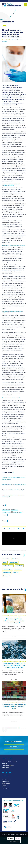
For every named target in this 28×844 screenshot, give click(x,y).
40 (16, 727)
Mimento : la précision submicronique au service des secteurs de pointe (14, 621)
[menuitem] (25, 4)
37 (8, 727)
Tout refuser (18, 838)
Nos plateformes (6, 783)
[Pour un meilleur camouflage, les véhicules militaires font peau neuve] (14, 690)
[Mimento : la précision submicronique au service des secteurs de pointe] (14, 603)
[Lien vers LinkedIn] (7, 772)
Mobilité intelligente (21, 615)
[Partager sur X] (9, 528)
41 (18, 727)
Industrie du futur (15, 39)
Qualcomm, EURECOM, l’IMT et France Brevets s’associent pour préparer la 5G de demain (14, 665)
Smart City (18, 617)
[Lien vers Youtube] (10, 772)
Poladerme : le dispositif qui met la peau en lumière (13, 484)
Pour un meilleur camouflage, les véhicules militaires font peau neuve (14, 707)
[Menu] (25, 4)
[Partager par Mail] (23, 528)
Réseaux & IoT (14, 661)
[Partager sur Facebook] (4, 528)
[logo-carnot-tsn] (11, 5)
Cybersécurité (6, 702)
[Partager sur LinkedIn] (18, 528)
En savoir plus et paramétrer (14, 841)
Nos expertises (5, 781)
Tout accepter (10, 838)
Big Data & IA (5, 615)
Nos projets (4, 785)
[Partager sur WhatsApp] (14, 528)
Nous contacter (5, 788)
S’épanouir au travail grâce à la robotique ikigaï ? (13, 489)
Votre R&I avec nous (6, 779)
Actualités (4, 787)
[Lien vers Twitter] (3, 772)
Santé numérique (11, 617)
